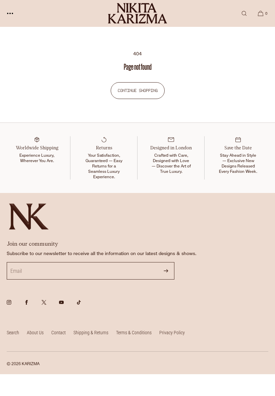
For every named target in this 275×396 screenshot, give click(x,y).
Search (13, 332)
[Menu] (15, 13)
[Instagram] (15, 306)
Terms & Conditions (134, 332)
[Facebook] (32, 306)
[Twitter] (50, 306)
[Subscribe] (166, 271)
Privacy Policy (172, 332)
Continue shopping (138, 91)
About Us (35, 332)
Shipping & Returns (90, 332)
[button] (244, 13)
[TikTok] (84, 306)
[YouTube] (67, 306)
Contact (58, 332)
